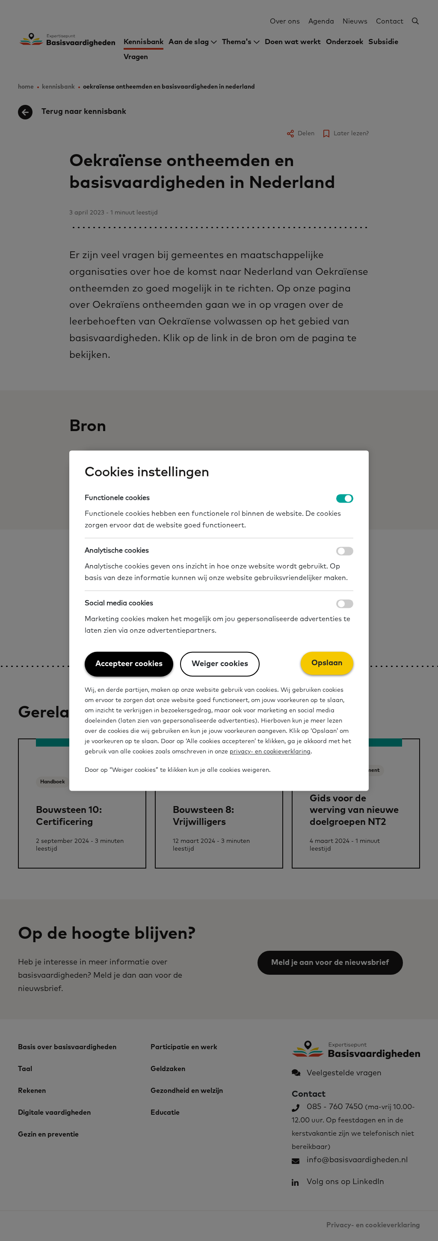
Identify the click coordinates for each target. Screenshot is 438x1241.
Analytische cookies (117, 550)
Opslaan (327, 663)
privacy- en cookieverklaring (270, 752)
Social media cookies (119, 603)
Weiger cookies (220, 664)
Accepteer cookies (129, 664)
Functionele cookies (117, 497)
